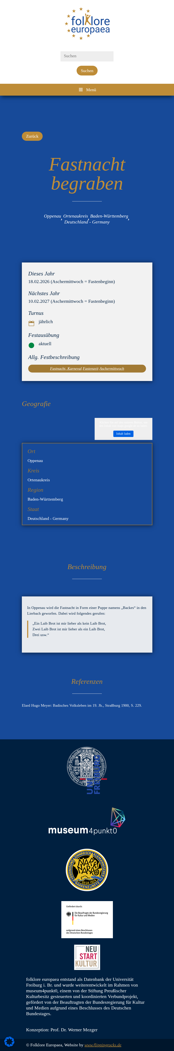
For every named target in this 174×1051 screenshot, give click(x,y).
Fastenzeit (90, 368)
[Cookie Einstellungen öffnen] (9, 1045)
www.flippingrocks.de (102, 1045)
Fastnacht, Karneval (66, 368)
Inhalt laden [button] (123, 433)
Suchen (87, 70)
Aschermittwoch (112, 368)
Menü (91, 89)
